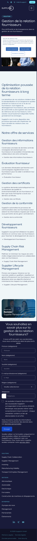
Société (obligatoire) (9, 364)
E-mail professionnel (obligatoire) (14, 373)
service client (25, 442)
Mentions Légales (7, 535)
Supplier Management (10, 461)
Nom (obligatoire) (8, 355)
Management (7, 509)
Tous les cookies (25, 49)
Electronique (6, 489)
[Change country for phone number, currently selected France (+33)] (4, 396)
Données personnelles (9, 538)
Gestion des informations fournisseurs (17, 157)
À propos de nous (8, 505)
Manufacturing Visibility (10, 468)
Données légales (20, 535)
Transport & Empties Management (15, 472)
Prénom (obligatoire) (9, 346)
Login (32, 2)
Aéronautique (7, 481)
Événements (6, 516)
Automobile (6, 485)
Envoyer (7, 429)
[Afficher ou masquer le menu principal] (31, 8)
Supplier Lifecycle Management (14, 284)
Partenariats (6, 513)
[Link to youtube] (23, 523)
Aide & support (21, 2)
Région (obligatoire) (9, 382)
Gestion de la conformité (12, 217)
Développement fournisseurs (14, 239)
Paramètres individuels (18, 53)
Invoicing (5, 464)
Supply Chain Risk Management (15, 261)
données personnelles (13, 424)
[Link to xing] (18, 523)
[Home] (8, 8)
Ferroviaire (6, 492)
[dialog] (18, 46)
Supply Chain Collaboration (12, 457)
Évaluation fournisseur (11, 177)
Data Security (22, 538)
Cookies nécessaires (12, 49)
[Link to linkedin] (14, 523)
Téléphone (5, 392)
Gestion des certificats (11, 199)
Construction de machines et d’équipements (18, 496)
